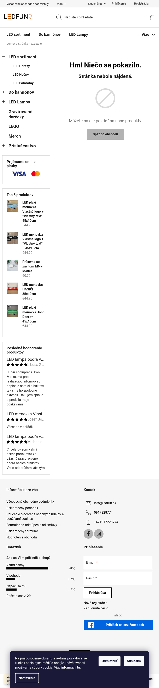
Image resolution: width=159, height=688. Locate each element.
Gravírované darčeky (20, 114)
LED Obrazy (21, 66)
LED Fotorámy (23, 83)
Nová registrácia (95, 603)
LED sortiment (22, 56)
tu (78, 667)
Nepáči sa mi (15, 586)
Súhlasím (134, 661)
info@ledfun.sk (105, 503)
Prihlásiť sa (97, 593)
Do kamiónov (21, 92)
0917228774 (103, 513)
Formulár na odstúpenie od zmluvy (31, 525)
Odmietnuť (109, 661)
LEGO (13, 126)
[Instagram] (99, 534)
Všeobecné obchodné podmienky (27, 4)
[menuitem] (18, 35)
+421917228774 (106, 522)
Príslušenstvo (22, 145)
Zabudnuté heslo (96, 608)
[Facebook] (88, 534)
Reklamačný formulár (22, 531)
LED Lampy (19, 101)
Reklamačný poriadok (22, 508)
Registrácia (141, 3)
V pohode (13, 576)
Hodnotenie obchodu (21, 537)
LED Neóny (21, 75)
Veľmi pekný (15, 565)
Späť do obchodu (105, 134)
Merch (14, 136)
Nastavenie (27, 678)
